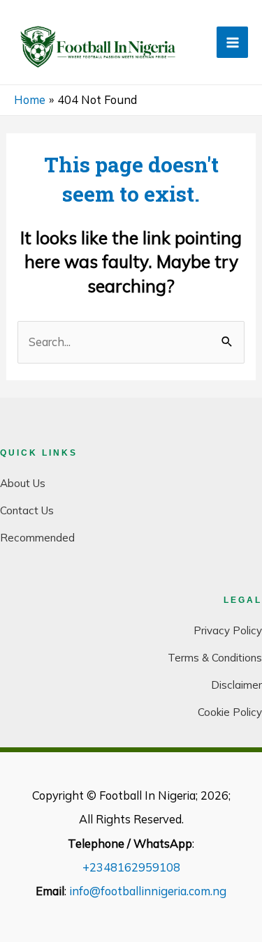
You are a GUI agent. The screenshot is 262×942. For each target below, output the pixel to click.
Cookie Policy (230, 712)
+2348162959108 (131, 867)
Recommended (37, 537)
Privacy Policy (228, 630)
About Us (22, 483)
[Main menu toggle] (232, 42)
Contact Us (27, 510)
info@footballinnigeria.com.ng (147, 891)
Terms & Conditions (215, 657)
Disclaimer (236, 684)
